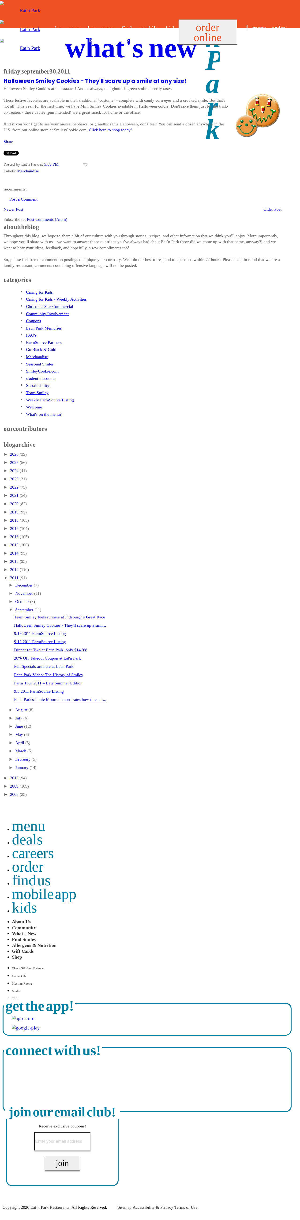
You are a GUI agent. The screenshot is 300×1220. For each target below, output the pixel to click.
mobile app (44, 894)
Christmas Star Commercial (49, 306)
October (22, 601)
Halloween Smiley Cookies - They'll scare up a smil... (60, 625)
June (19, 726)
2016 (15, 536)
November (24, 593)
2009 (15, 786)
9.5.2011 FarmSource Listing (39, 691)
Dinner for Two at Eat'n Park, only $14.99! (50, 650)
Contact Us (19, 976)
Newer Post (13, 209)
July (19, 718)
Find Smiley (24, 939)
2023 (15, 479)
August (22, 709)
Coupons (33, 321)
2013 (15, 561)
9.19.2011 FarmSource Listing (40, 633)
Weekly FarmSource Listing (50, 400)
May (19, 734)
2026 (15, 454)
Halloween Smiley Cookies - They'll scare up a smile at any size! (95, 81)
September (24, 609)
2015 (15, 545)
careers (33, 853)
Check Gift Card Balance (28, 968)
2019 (15, 512)
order (278, 28)
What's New (24, 933)
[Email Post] (84, 164)
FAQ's (31, 335)
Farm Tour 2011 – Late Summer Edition (48, 683)
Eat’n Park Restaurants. (50, 1207)
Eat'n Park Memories (44, 328)
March (21, 751)
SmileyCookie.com (42, 371)
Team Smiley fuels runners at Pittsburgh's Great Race (59, 617)
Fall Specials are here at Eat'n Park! (44, 666)
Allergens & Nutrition (34, 945)
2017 (15, 528)
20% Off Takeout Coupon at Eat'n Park (47, 658)
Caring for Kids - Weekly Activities (56, 299)
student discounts (40, 378)
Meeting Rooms (22, 983)
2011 (15, 577)
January (22, 767)
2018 (15, 520)
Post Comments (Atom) (47, 219)
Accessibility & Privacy (153, 1207)
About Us (21, 921)
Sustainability (37, 385)
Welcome (34, 407)
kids (24, 907)
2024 (15, 470)
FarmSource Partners (44, 342)
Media (16, 991)
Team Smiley (37, 392)
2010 (15, 778)
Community (24, 927)
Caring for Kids (39, 292)
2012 (15, 569)
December (24, 585)
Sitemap (124, 1207)
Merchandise (28, 171)
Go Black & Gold (41, 349)
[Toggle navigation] (247, 28)
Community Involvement (47, 313)
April (20, 742)
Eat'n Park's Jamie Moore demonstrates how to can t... (60, 699)
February (23, 759)
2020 (15, 503)
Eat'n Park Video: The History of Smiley (48, 674)
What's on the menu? (44, 414)
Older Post (272, 209)
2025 (15, 462)
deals (27, 839)
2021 (15, 495)
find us (255, 39)
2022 (15, 487)
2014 (15, 553)
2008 (15, 794)
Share (8, 141)
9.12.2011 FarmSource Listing (40, 641)
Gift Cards (23, 951)
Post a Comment (23, 199)
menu (259, 28)
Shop (17, 957)
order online (207, 32)
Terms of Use (185, 1207)
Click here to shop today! (110, 130)
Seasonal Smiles (40, 364)
